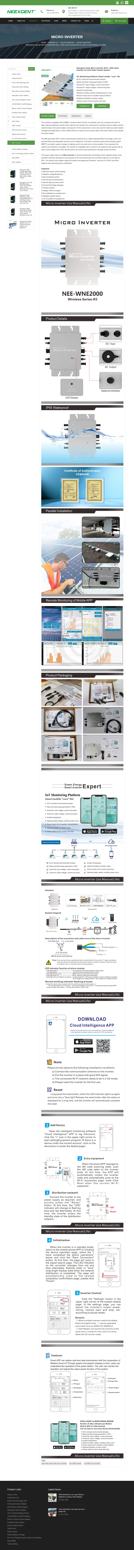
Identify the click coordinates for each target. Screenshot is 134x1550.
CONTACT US (75, 21)
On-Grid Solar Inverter (19, 138)
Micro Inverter (84, 42)
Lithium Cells (16, 74)
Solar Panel (15, 121)
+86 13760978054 (53, 13)
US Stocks (45, 21)
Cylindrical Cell (17, 78)
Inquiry (88, 116)
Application (76, 116)
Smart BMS (15, 158)
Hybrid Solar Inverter (19, 134)
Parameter (62, 116)
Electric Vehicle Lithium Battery (22, 108)
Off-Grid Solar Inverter (19, 130)
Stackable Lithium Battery (20, 95)
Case (56, 21)
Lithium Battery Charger (20, 149)
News (64, 21)
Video (86, 21)
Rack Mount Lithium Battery (21, 91)
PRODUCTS (33, 21)
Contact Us (84, 106)
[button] (71, 103)
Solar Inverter (67, 42)
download (102, 106)
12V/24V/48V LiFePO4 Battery (22, 104)
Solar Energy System (19, 117)
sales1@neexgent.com (119, 13)
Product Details (47, 116)
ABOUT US (21, 21)
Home (10, 21)
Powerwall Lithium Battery (20, 87)
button (31, 69)
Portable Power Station (19, 112)
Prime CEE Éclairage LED (20, 82)
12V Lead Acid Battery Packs (21, 100)
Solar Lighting (16, 162)
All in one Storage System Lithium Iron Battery (23, 154)
